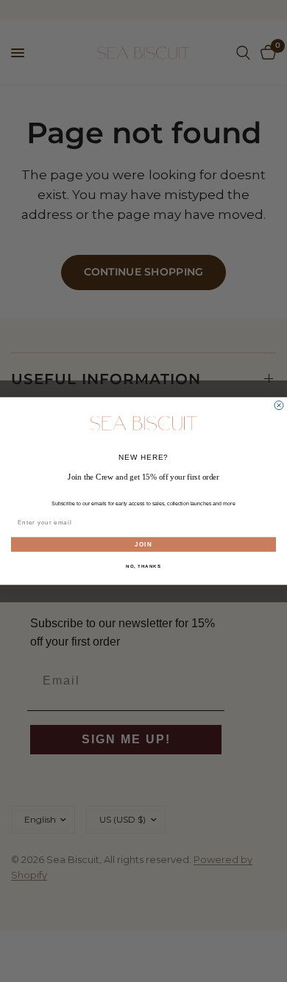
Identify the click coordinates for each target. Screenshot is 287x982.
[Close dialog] (278, 405)
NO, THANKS (143, 566)
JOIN (144, 544)
